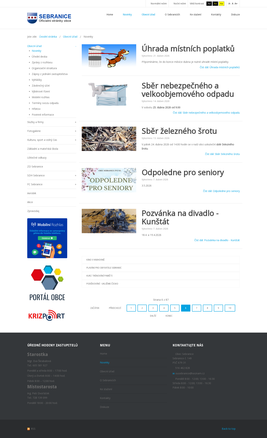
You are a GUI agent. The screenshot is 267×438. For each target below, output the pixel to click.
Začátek (94, 308)
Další (153, 316)
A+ (236, 3)
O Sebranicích (108, 380)
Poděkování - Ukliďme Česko (102, 284)
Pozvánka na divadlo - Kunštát (180, 217)
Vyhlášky (37, 79)
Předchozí (115, 308)
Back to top (229, 428)
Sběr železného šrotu (179, 131)
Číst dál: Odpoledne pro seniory (221, 191)
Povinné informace (43, 114)
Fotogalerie (34, 131)
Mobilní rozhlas (41, 97)
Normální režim (158, 3)
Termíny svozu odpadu (45, 103)
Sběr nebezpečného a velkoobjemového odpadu (188, 89)
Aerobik (31, 193)
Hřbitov (36, 108)
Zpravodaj (33, 211)
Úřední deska (39, 56)
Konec (169, 316)
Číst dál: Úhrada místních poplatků (220, 67)
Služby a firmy (35, 122)
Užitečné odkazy (36, 157)
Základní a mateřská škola (42, 148)
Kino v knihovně (95, 260)
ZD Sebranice (35, 166)
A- (229, 3)
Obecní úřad (34, 46)
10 (230, 308)
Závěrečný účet (41, 85)
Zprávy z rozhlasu (42, 62)
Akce (30, 202)
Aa (209, 3)
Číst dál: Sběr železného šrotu (222, 154)
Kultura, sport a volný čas (42, 140)
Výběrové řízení (41, 91)
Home (103, 353)
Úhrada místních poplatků (188, 48)
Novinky (36, 50)
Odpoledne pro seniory (183, 172)
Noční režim (179, 3)
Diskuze (104, 407)
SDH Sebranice (36, 175)
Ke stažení (106, 389)
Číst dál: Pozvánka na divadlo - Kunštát (217, 240)
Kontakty (105, 398)
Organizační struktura (44, 68)
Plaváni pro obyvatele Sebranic (104, 268)
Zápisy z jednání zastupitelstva (50, 74)
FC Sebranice (35, 184)
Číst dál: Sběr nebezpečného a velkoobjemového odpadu (206, 112)
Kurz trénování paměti (99, 276)
